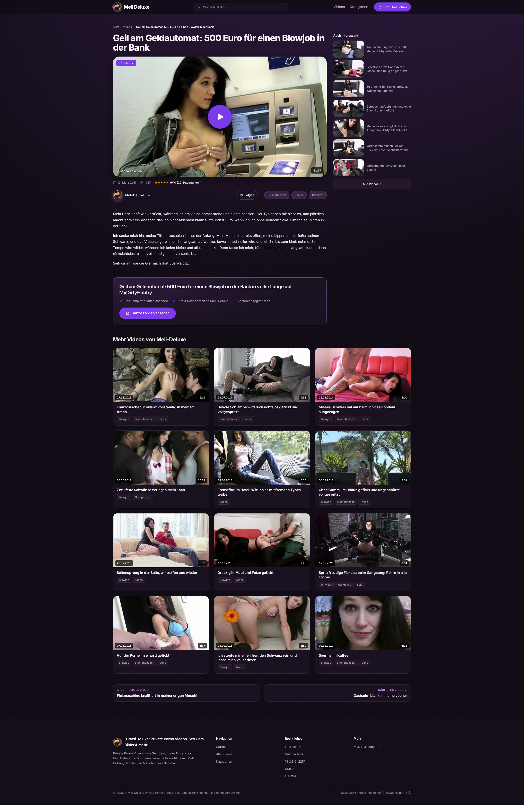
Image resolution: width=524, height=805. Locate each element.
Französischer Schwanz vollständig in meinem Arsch (156, 409)
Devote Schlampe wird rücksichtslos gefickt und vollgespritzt (258, 409)
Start (116, 26)
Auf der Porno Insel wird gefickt (143, 655)
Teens (299, 195)
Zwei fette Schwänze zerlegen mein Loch (151, 490)
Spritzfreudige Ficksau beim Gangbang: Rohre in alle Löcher (363, 575)
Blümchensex (277, 195)
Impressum (293, 747)
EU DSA (290, 776)
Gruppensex (143, 497)
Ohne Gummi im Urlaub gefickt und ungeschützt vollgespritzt (359, 492)
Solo (360, 584)
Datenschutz (294, 754)
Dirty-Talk (326, 584)
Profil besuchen (397, 7)
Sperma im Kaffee (333, 655)
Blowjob (317, 195)
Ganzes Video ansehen (153, 314)
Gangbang (344, 584)
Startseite (223, 747)
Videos (339, 7)
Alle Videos (372, 184)
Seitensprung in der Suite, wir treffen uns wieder (157, 573)
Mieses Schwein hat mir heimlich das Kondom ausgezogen (357, 409)
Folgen (249, 196)
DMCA (289, 769)
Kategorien (359, 7)
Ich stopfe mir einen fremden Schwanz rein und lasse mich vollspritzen (257, 657)
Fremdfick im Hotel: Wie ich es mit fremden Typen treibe (259, 492)
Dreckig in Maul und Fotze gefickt (245, 573)
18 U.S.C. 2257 (295, 761)
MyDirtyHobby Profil (382, 747)
